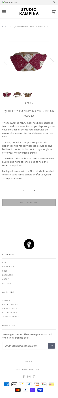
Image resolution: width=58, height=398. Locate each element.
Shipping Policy (10, 308)
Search (6, 300)
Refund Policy (9, 313)
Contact (6, 283)
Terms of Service (11, 317)
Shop (5, 271)
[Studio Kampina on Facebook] (23, 377)
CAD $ (27, 361)
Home (5, 27)
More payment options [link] (29, 219)
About (5, 279)
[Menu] (4, 12)
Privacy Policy (10, 304)
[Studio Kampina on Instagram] (29, 377)
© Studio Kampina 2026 (28, 370)
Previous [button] (7, 61)
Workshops (8, 267)
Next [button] (50, 61)
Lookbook (7, 275)
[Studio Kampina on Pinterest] (34, 377)
